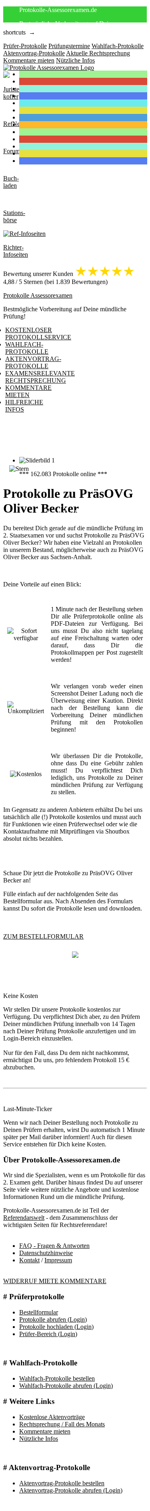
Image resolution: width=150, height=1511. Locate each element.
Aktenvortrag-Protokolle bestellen (61, 1483)
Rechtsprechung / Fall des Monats (62, 1424)
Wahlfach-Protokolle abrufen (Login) (66, 1385)
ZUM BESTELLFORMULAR (43, 936)
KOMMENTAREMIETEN (28, 391)
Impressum (58, 1260)
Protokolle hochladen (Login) (56, 1326)
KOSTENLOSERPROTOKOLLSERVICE (38, 334)
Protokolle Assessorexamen (37, 295)
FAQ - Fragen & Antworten (54, 1245)
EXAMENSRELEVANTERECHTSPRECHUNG (40, 377)
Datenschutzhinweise (46, 1252)
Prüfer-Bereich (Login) (48, 1333)
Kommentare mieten (44, 1431)
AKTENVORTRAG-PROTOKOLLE (33, 362)
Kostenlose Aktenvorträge (52, 1417)
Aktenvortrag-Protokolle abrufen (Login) (70, 1490)
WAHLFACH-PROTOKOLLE (26, 348)
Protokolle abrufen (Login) (53, 1319)
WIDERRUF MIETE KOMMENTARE (54, 1281)
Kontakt (29, 1260)
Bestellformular (38, 1312)
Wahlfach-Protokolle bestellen (57, 1378)
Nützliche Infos (38, 1438)
